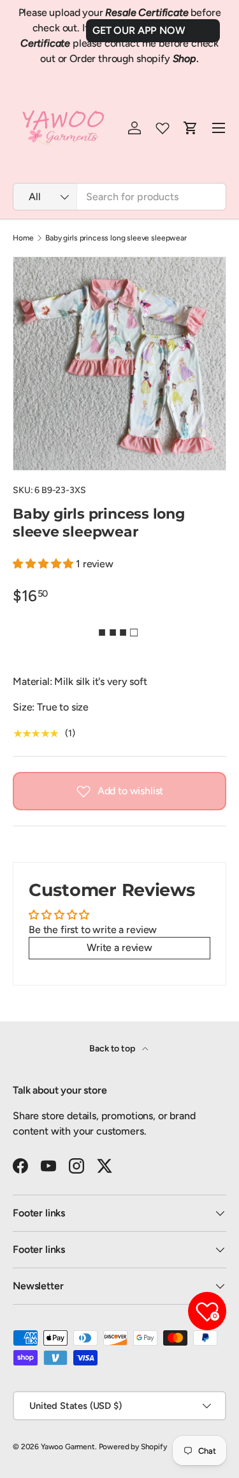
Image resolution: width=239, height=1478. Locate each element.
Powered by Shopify (133, 1446)
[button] (44, 564)
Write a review (119, 947)
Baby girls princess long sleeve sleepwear (115, 238)
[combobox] (119, 197)
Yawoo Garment (68, 1446)
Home (23, 238)
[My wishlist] (162, 128)
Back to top (112, 1048)
